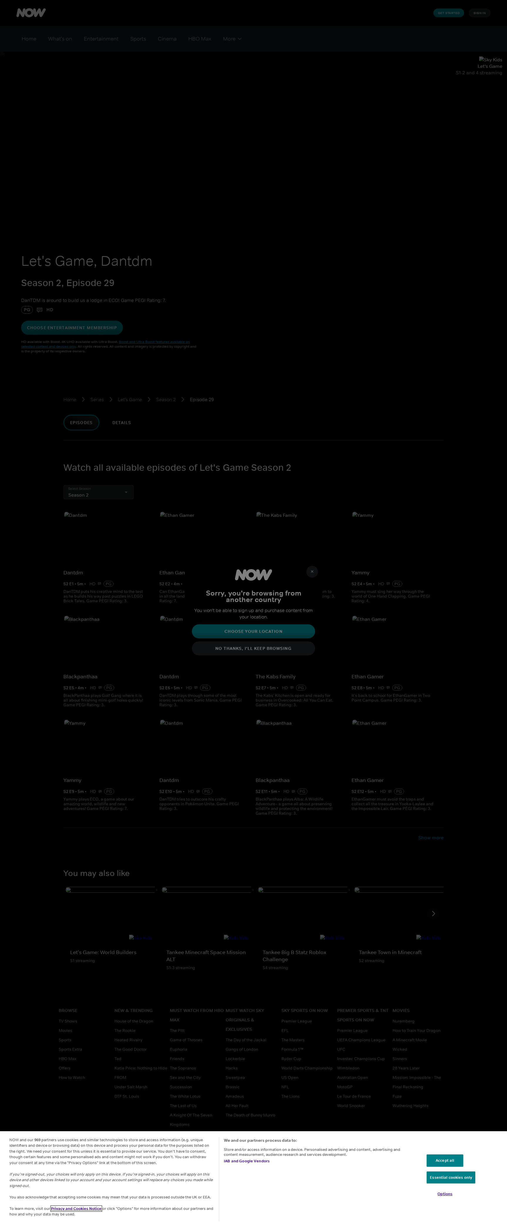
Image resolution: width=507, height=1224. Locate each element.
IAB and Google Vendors (247, 1161)
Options (444, 1193)
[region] (253, 1177)
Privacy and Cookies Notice (76, 1208)
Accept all (445, 1160)
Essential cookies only (451, 1177)
